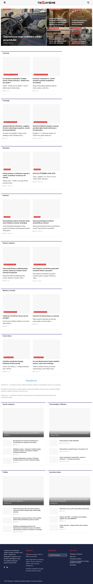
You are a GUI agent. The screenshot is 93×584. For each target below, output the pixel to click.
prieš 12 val (7, 90)
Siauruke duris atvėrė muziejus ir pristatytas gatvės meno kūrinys (79, 41)
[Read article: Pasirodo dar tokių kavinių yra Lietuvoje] (46, 304)
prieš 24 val (8, 503)
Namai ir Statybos (55, 9)
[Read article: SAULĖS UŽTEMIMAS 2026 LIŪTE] (46, 161)
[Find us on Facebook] (4, 567)
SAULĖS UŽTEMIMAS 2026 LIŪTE (44, 173)
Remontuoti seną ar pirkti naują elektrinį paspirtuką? (74, 508)
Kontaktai (73, 580)
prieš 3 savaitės (38, 138)
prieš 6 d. (36, 324)
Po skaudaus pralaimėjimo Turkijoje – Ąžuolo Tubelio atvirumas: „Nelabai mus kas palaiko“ (16, 80)
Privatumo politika (65, 580)
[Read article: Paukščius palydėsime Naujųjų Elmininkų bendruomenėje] (16, 349)
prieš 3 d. (16, 514)
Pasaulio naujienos (10, 122)
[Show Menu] (5, 2)
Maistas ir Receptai (10, 311)
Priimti (53, 576)
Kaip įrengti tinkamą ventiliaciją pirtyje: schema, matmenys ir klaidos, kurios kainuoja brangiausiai (15, 270)
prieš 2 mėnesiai (64, 443)
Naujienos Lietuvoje (10, 74)
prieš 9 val (7, 280)
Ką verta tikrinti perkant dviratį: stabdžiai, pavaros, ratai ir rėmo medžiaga (57, 41)
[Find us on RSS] (7, 567)
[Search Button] (88, 2)
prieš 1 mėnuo (38, 281)
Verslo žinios (76, 9)
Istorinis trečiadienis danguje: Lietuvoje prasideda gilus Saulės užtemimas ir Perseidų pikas (46, 128)
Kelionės (7, 216)
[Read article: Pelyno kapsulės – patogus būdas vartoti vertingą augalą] (53, 528)
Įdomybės (7, 169)
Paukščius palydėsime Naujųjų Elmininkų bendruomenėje (79, 22)
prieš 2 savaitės (8, 185)
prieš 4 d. (6, 138)
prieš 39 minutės (8, 43)
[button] (89, 558)
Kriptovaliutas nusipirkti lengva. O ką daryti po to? (74, 449)
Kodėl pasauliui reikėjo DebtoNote (69, 440)
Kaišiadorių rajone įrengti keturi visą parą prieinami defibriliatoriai (21, 433)
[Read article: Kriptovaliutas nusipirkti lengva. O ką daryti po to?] (53, 451)
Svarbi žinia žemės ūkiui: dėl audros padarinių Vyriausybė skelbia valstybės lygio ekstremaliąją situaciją (26, 510)
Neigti (68, 576)
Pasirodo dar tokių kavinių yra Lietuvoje (46, 316)
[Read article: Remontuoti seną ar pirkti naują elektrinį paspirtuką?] (53, 511)
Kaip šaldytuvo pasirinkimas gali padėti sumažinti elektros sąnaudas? (69, 433)
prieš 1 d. (63, 511)
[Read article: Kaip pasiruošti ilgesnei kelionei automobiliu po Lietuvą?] (46, 209)
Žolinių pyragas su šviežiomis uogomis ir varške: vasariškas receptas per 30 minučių (16, 175)
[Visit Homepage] (46, 2)
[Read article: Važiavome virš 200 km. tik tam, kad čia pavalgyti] (16, 304)
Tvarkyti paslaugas (51, 571)
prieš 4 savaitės (8, 233)
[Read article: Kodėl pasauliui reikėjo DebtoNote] (53, 443)
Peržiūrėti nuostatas (83, 576)
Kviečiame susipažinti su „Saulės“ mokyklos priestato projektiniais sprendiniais (44, 80)
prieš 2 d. (36, 90)
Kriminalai (7, 9)
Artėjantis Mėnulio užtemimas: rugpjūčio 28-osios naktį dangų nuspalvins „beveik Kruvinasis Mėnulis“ (16, 128)
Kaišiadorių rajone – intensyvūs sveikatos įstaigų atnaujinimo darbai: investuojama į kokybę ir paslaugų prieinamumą (27, 450)
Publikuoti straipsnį (76, 554)
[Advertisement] (78, 67)
